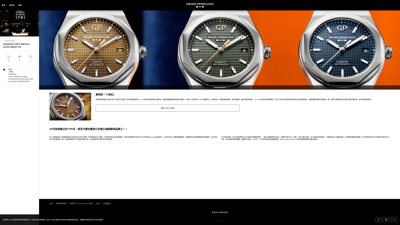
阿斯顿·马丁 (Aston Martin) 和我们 (81, 203)
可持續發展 (106, 203)
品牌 (51, 203)
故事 (97, 203)
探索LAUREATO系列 (168, 108)
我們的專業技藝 (61, 203)
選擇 (386, 220)
